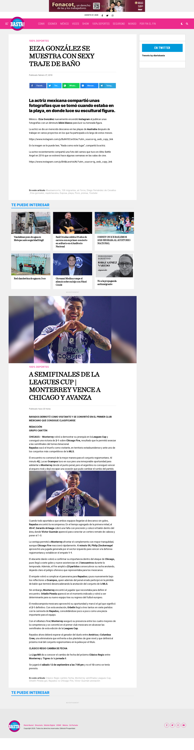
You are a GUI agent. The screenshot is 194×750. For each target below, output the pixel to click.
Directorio (39, 725)
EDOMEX (52, 23)
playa (71, 193)
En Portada (73, 725)
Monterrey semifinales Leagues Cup (93, 678)
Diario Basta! (29, 725)
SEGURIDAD (119, 23)
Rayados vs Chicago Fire (61, 681)
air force (81, 190)
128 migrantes (69, 190)
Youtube (93, 193)
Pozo (77, 193)
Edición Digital (49, 725)
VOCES (75, 23)
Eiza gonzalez (37, 193)
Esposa (63, 193)
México (65, 725)
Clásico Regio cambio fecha (60, 678)
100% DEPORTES (101, 23)
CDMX (41, 23)
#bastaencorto (53, 190)
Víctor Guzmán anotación (87, 681)
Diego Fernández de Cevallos (101, 190)
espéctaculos (52, 193)
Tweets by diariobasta (153, 55)
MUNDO (132, 23)
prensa (84, 193)
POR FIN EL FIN (148, 23)
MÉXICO (64, 23)
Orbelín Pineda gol (38, 681)
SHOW (85, 23)
